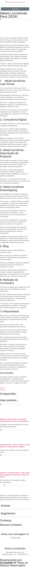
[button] (15, 5)
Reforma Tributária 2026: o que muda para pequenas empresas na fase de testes (15, 475)
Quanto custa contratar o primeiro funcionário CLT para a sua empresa (14, 420)
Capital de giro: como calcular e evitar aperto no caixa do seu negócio (15, 446)
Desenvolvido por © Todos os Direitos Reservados (14, 562)
